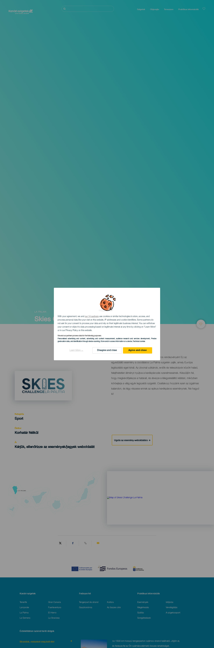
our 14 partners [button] (92, 316)
